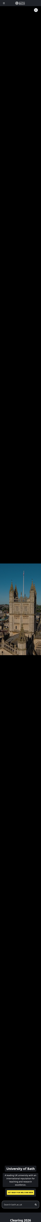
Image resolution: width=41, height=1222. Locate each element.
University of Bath (20, 3)
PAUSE (36, 10)
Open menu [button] (4, 3)
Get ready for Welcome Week (20, 1192)
